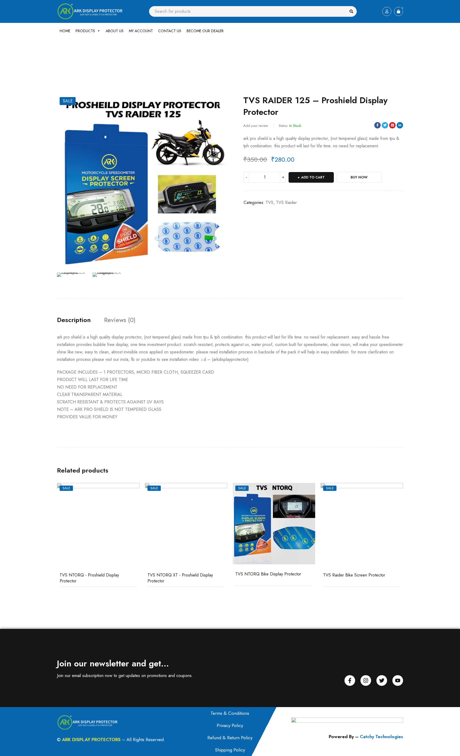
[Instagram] (365, 680)
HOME (65, 31)
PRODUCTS (85, 31)
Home (61, 58)
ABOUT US (115, 31)
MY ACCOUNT (141, 31)
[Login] (386, 11)
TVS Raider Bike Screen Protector (354, 575)
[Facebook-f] (349, 680)
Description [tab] (74, 320)
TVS (117, 58)
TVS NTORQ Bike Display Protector (268, 574)
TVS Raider (286, 202)
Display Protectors (96, 58)
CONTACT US (169, 31)
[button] (223, 101)
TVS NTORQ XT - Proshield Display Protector (180, 578)
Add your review (255, 125)
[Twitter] (381, 680)
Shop (75, 58)
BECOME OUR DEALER (205, 31)
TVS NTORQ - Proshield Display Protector (89, 578)
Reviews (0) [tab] (119, 320)
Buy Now (359, 177)
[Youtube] (397, 680)
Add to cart (313, 177)
